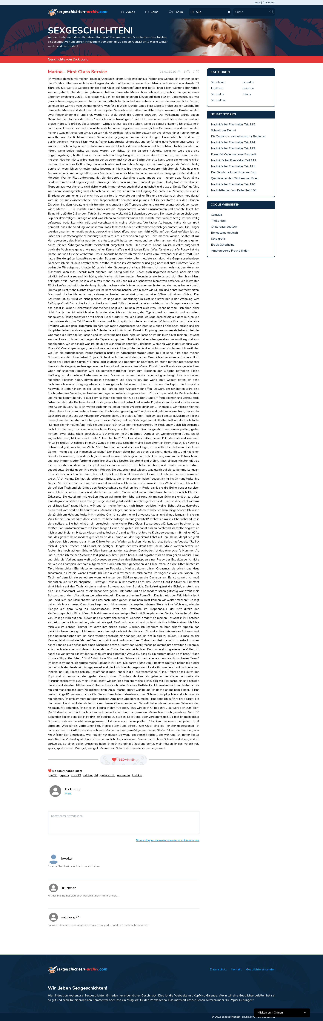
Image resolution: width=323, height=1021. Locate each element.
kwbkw (137, 775)
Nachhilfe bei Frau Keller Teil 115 (233, 124)
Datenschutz (218, 969)
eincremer (123, 775)
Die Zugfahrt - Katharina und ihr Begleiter (238, 136)
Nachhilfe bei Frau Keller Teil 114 (233, 142)
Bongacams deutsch (224, 233)
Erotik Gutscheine (222, 245)
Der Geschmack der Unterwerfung (233, 172)
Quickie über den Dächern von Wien (235, 178)
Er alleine (217, 88)
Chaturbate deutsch (224, 227)
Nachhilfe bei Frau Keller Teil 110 (233, 184)
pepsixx (64, 775)
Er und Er (248, 82)
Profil (68, 793)
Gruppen (248, 88)
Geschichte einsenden (260, 969)
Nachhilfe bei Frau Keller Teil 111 (233, 166)
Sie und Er (217, 94)
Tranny (246, 94)
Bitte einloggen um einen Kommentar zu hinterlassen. (167, 840)
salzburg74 (90, 775)
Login (257, 2)
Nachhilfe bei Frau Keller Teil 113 (233, 148)
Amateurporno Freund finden (230, 251)
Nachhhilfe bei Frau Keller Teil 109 (234, 190)
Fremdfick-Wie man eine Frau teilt (233, 154)
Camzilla (216, 215)
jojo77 (52, 775)
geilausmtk (107, 775)
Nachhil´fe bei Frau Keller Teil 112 (233, 160)
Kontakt (236, 969)
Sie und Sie (218, 100)
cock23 (76, 775)
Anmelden (269, 2)
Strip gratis (218, 239)
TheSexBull (218, 221)
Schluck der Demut (223, 130)
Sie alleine (218, 82)
